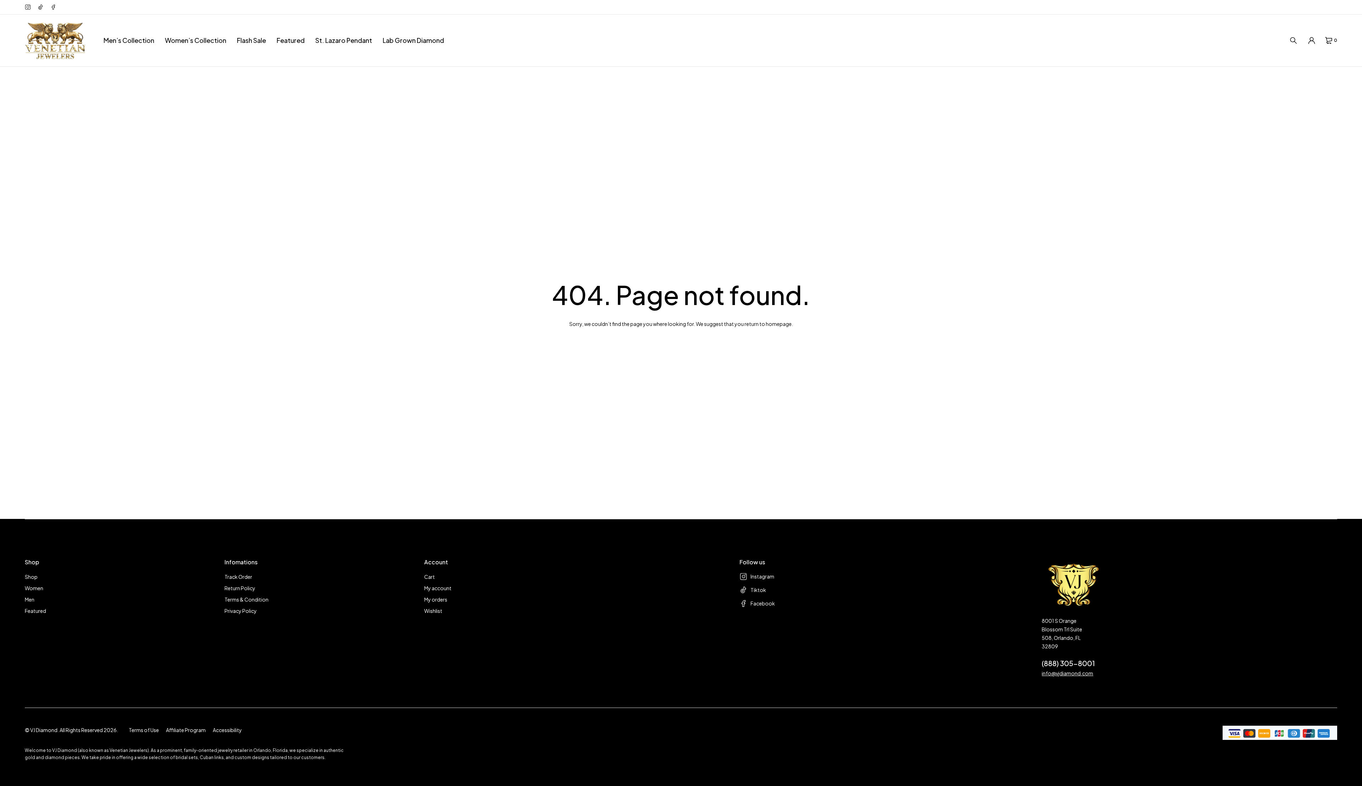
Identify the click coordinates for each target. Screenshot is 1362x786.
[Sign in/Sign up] (1312, 40)
